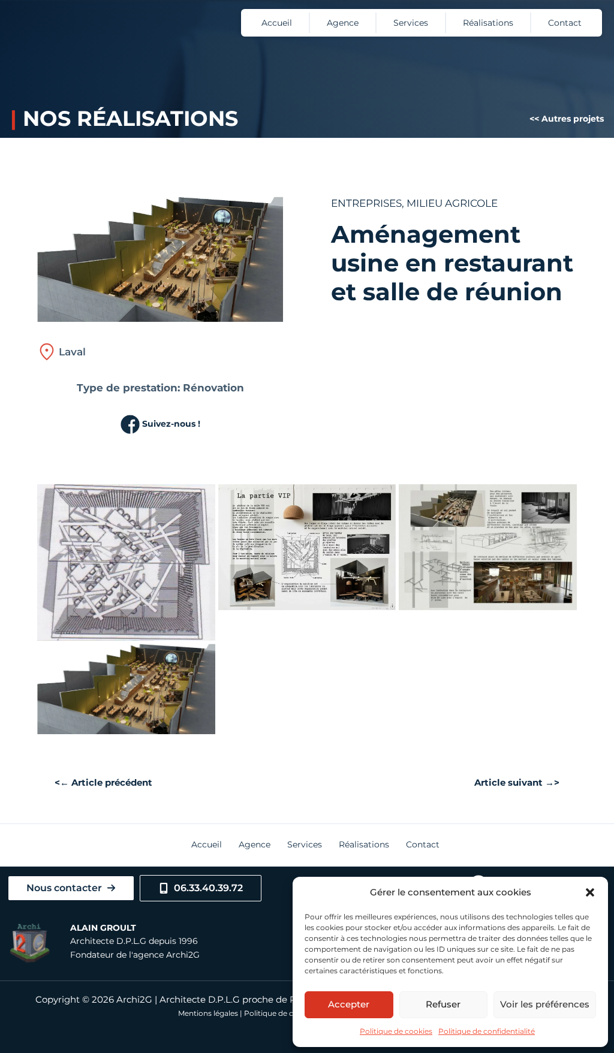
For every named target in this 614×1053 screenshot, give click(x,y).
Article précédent (106, 783)
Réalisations (488, 22)
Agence (343, 22)
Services (410, 22)
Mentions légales (208, 1013)
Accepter (348, 1004)
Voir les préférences (544, 1004)
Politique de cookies (396, 1031)
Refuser (443, 1004)
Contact (565, 22)
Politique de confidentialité (486, 1031)
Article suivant (514, 783)
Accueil (276, 22)
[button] (590, 892)
